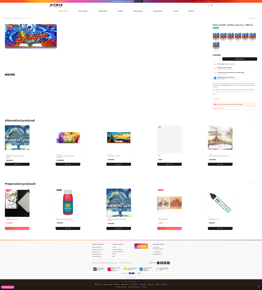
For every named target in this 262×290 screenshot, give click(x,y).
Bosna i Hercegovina (120, 287)
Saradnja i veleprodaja (117, 249)
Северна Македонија (134, 287)
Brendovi (191, 11)
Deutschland (134, 284)
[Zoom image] (31, 36)
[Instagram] (161, 262)
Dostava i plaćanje (96, 247)
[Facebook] (158, 262)
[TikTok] (168, 262)
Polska (117, 284)
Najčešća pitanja (96, 251)
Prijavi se (200, 1)
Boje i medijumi (83, 11)
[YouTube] (165, 262)
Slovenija (151, 284)
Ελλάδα (164, 284)
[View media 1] (7, 74)
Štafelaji (120, 11)
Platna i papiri (102, 11)
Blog (113, 256)
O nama (114, 247)
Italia (158, 284)
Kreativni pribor (157, 11)
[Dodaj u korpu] (17, 164)
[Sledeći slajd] (27, 139)
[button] (129, 167)
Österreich (125, 284)
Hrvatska (143, 284)
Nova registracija (208, 1)
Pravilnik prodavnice (97, 254)
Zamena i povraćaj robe (97, 249)
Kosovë (144, 287)
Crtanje (175, 11)
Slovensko (98, 284)
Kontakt (114, 254)
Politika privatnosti (96, 256)
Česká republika (108, 284)
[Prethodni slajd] (7, 139)
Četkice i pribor (137, 11)
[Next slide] (256, 120)
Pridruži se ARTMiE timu (118, 251)
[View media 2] (12, 74)
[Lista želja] (208, 5)
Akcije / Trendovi (63, 11)
